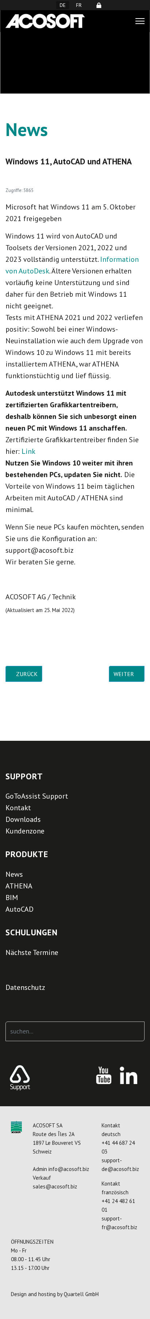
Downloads (23, 819)
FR (79, 5)
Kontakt (18, 807)
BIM (11, 897)
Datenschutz (25, 987)
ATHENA (18, 886)
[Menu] (140, 21)
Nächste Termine (31, 952)
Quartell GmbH (81, 1294)
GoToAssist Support (36, 796)
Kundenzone (24, 831)
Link (28, 451)
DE (63, 5)
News (14, 874)
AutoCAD (19, 909)
